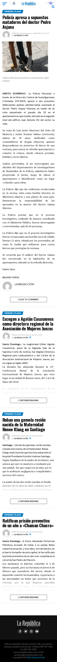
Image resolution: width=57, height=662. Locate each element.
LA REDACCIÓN (21, 35)
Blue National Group (36, 657)
